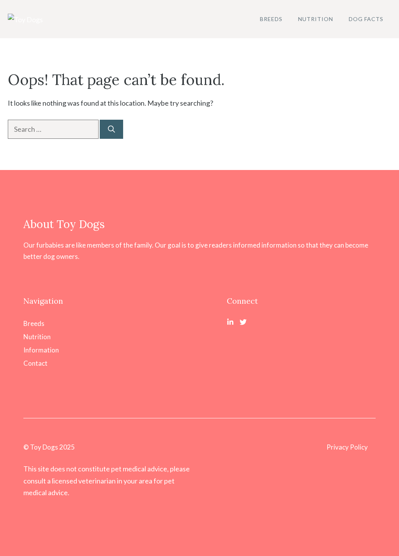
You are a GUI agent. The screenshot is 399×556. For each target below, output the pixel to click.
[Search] (111, 129)
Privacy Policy (347, 447)
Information (41, 350)
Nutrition (315, 19)
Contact (35, 363)
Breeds (271, 19)
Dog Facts (366, 19)
